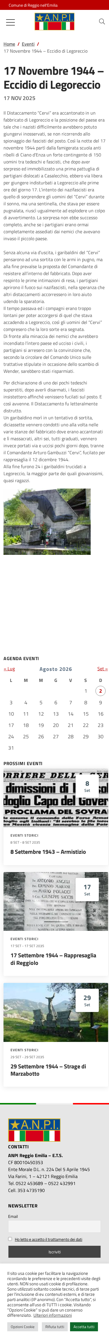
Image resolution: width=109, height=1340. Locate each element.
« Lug (9, 668)
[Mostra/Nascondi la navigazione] (10, 22)
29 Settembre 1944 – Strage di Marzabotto (48, 1070)
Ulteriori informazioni (52, 1315)
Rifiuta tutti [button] (54, 1327)
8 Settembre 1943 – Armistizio (48, 851)
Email (13, 1216)
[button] (102, 21)
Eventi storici (24, 835)
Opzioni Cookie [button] (23, 1327)
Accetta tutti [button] (84, 1327)
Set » (102, 668)
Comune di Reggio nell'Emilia (33, 5)
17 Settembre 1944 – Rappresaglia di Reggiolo (53, 959)
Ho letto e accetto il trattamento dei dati (48, 1239)
